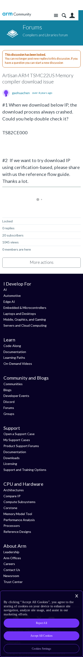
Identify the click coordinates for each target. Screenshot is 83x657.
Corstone (10, 508)
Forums (8, 408)
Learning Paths (14, 357)
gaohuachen (21, 93)
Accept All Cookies (41, 635)
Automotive (12, 296)
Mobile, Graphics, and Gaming (24, 319)
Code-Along (12, 346)
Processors (11, 526)
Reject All (41, 623)
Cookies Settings (41, 648)
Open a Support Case (19, 434)
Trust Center (13, 582)
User (72, 16)
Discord (9, 402)
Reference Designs (17, 532)
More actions (41, 262)
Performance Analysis (19, 520)
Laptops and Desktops (19, 314)
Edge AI (9, 302)
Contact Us (11, 570)
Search (64, 16)
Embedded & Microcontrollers (24, 308)
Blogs (7, 390)
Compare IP (12, 496)
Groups (8, 414)
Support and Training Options (24, 470)
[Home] (16, 14)
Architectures (13, 490)
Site (56, 16)
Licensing (10, 464)
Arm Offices (12, 558)
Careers (9, 564)
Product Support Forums (21, 446)
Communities (13, 384)
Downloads (11, 458)
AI (5, 290)
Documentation (14, 352)
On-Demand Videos (17, 363)
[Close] (76, 596)
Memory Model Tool (17, 514)
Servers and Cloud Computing (25, 325)
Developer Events (16, 396)
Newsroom (11, 576)
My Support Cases (16, 440)
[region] (41, 624)
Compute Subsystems (19, 502)
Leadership (11, 552)
